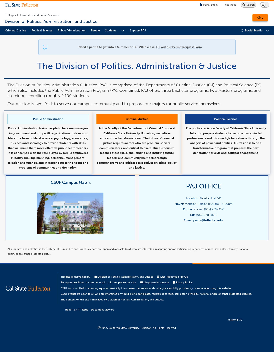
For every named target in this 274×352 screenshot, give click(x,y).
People (95, 30)
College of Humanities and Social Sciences (32, 15)
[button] (24, 5)
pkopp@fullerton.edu (156, 282)
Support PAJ (138, 30)
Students (110, 30)
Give (260, 17)
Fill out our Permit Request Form (179, 47)
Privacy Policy (184, 282)
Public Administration (72, 30)
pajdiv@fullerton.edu (208, 220)
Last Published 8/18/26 (174, 276)
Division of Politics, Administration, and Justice (125, 276)
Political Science (42, 30)
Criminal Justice (15, 30)
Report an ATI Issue (76, 309)
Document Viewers (102, 309)
